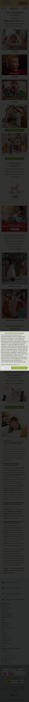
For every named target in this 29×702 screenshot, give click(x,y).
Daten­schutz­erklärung (6, 364)
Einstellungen (6, 368)
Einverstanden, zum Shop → (19, 368)
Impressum (16, 364)
